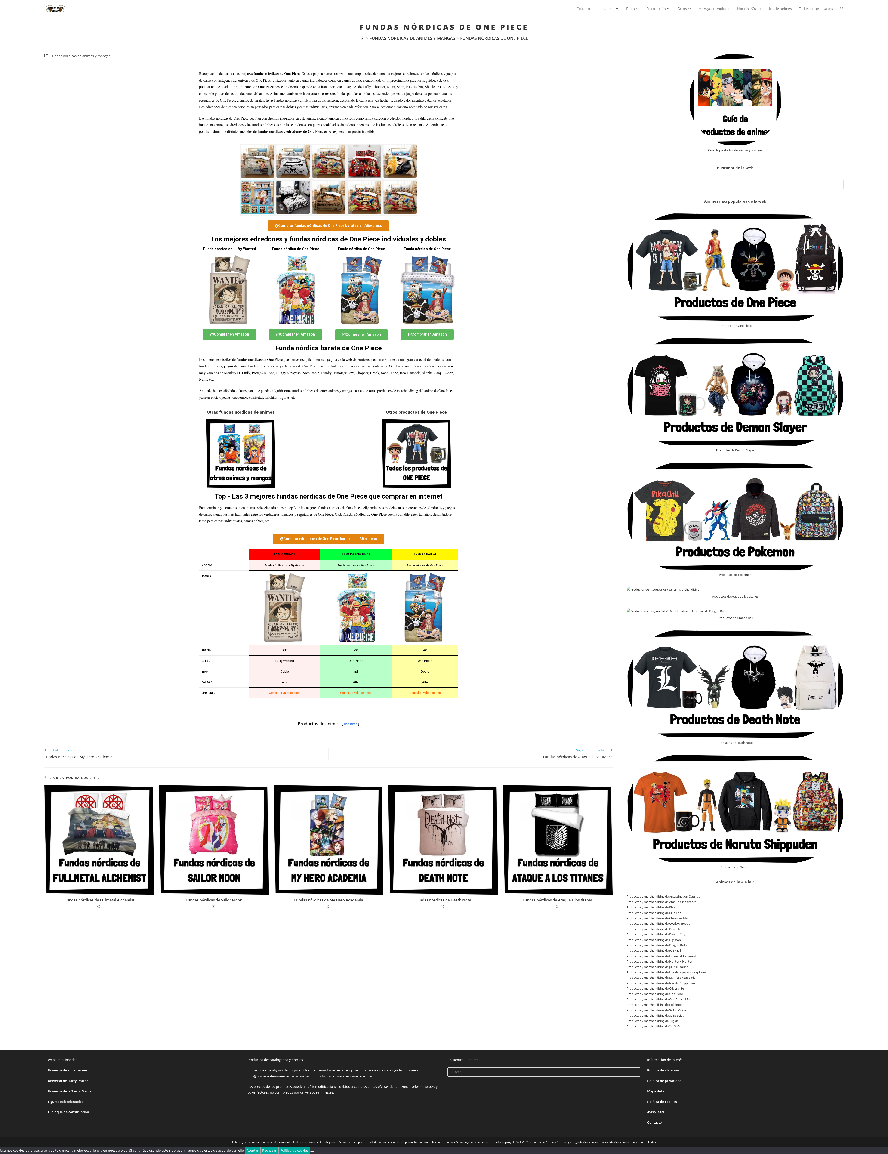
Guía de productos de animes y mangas (735, 150)
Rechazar (269, 1150)
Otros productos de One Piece (416, 412)
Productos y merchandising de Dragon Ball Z (657, 945)
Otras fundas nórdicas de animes (240, 412)
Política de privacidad (664, 1081)
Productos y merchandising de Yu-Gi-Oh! (654, 1026)
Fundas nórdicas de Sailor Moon (214, 900)
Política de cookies (662, 1101)
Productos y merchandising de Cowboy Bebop (658, 923)
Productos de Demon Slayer (735, 450)
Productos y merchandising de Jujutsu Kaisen (657, 967)
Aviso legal (655, 1112)
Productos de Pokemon (735, 575)
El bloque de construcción (68, 1112)
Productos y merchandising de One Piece (655, 994)
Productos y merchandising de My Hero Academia (661, 977)
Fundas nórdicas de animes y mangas (80, 56)
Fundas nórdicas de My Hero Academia (328, 900)
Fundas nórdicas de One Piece (494, 38)
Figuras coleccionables (65, 1101)
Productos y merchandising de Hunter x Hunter (659, 961)
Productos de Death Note (735, 743)
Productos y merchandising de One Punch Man (659, 999)
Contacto (654, 1122)
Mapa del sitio (658, 1091)
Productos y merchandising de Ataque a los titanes (661, 902)
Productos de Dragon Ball (735, 618)
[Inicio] (362, 38)
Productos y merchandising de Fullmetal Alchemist (661, 956)
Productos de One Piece (735, 326)
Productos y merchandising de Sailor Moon (656, 1010)
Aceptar (253, 1150)
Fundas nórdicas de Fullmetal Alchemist (99, 900)
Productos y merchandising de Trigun (652, 1021)
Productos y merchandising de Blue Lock (654, 913)
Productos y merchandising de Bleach (652, 907)
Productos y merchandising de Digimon (654, 940)
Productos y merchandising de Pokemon (655, 1005)
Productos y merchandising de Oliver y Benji (657, 988)
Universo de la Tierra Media (69, 1091)
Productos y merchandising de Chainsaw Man (658, 918)
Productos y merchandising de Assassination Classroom (665, 896)
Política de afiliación (663, 1070)
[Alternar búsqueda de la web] (842, 8)
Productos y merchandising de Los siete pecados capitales (666, 972)
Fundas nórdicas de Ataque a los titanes (558, 900)
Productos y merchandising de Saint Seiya (655, 1015)
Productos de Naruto (735, 867)
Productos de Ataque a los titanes (735, 596)
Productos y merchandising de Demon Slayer (657, 934)
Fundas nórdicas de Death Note (443, 900)
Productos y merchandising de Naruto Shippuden (661, 983)
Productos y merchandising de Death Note (656, 929)
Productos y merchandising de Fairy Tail (654, 950)
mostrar (350, 724)
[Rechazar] (312, 1151)
